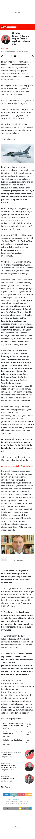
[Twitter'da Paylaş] (2, 56)
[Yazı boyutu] (33, 56)
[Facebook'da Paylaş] (6, 56)
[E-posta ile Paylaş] (15, 56)
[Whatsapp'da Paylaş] (10, 56)
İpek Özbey (5, 49)
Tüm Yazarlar (6, 787)
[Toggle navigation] (31, 27)
